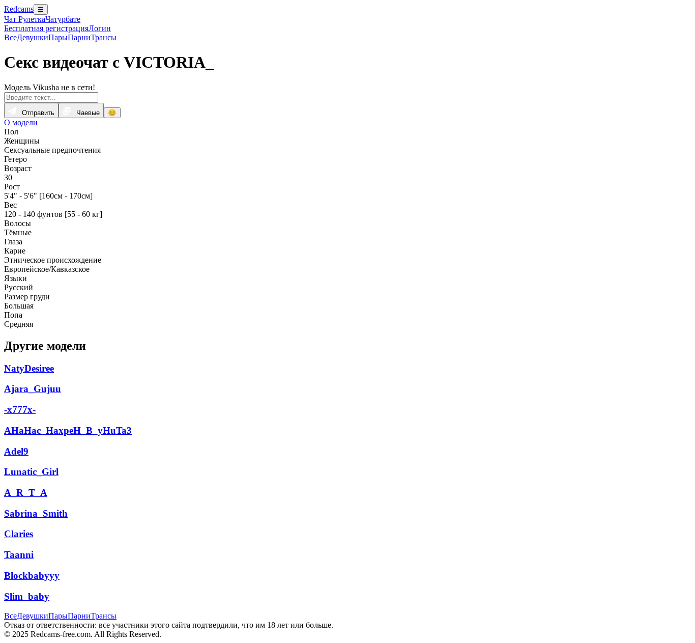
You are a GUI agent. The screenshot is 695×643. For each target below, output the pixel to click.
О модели (21, 122)
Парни (79, 37)
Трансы (104, 37)
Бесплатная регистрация (46, 28)
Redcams (19, 9)
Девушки (32, 37)
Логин (100, 28)
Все (10, 37)
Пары (58, 37)
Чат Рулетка (24, 19)
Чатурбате (62, 19)
